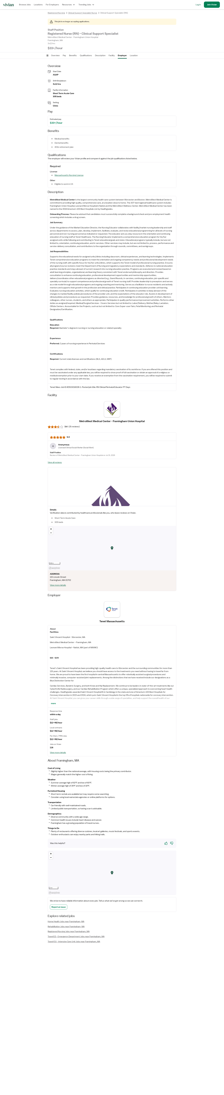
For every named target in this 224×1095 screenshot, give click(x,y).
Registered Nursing (56, 13)
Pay (64, 55)
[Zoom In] (51, 529)
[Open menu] (47, 55)
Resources (67, 4)
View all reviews (55, 462)
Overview (55, 55)
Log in (198, 4)
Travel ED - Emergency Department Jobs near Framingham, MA (76, 936)
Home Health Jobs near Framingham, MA (66, 921)
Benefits (73, 55)
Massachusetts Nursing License (69, 175)
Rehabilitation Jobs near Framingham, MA (66, 926)
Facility (112, 55)
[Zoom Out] (51, 533)
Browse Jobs (25, 4)
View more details (58, 585)
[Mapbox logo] (54, 568)
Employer (122, 55)
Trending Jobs (85, 4)
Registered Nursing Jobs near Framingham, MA (69, 931)
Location (134, 55)
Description (100, 55)
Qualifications (86, 55)
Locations (38, 4)
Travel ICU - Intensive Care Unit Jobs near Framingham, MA (74, 941)
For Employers (52, 4)
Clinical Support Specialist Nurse (82, 13)
